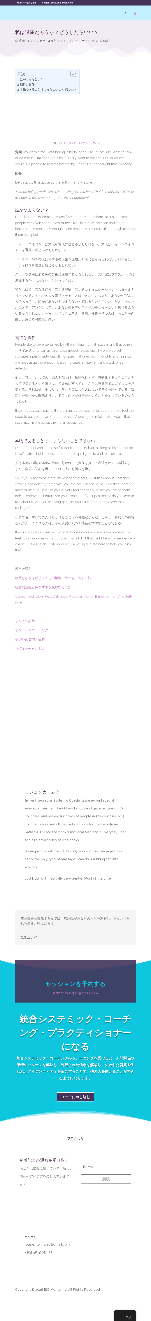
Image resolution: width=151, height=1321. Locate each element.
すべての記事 (25, 621)
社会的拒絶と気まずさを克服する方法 (43, 587)
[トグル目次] (72, 74)
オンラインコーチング (32, 630)
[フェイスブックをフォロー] (133, 1302)
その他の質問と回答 (30, 639)
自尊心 (105, 41)
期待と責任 (27, 84)
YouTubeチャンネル (29, 648)
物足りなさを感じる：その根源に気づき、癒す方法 (53, 578)
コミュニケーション (83, 41)
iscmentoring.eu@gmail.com (75, 993)
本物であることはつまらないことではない (48, 89)
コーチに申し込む (75, 1097)
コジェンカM (35, 41)
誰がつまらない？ (31, 79)
